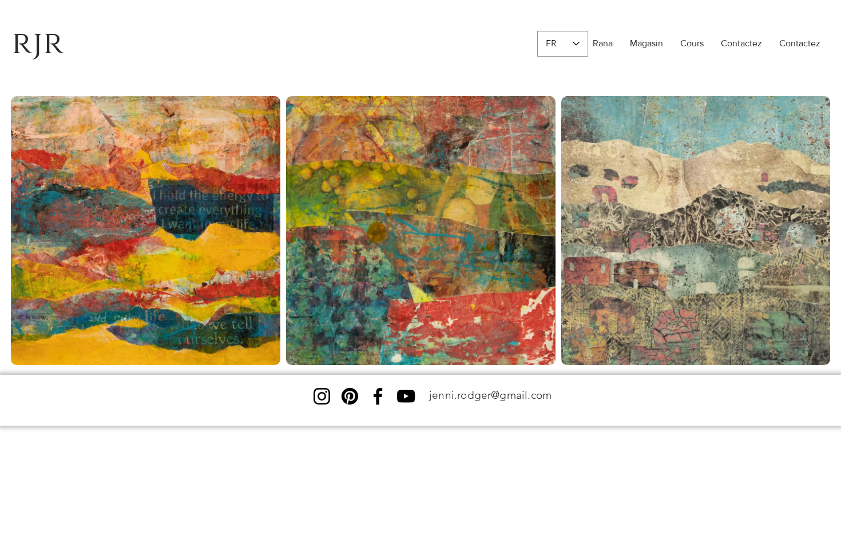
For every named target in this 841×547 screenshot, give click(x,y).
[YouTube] (406, 396)
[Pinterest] (350, 396)
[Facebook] (378, 396)
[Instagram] (322, 396)
